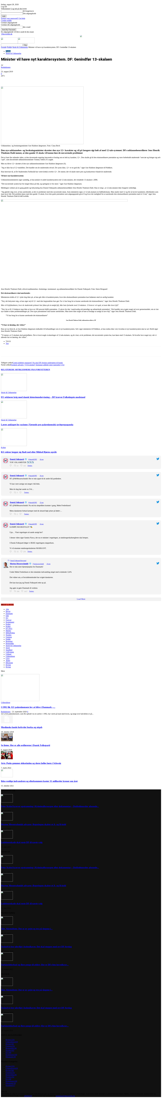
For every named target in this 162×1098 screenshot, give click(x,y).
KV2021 (9, 629)
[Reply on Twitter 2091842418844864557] (11, 551)
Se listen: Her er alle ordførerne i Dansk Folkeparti (25, 745)
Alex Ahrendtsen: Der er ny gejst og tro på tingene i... (27, 928)
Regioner (9, 641)
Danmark (9, 614)
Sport (8, 648)
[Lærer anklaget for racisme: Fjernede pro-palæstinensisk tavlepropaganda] (14, 418)
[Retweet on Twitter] (8, 560)
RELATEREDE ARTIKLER (13, 370)
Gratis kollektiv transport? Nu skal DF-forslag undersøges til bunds (38, 363)
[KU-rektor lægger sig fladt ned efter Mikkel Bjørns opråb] (14, 445)
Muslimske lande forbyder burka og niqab (21, 727)
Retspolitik (10, 643)
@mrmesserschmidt (38, 564)
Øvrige (8, 665)
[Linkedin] (38, 79)
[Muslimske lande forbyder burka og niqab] (7, 723)
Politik (9, 47)
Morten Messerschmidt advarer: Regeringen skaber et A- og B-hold (33, 824)
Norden (8, 635)
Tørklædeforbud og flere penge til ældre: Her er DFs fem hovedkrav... (35, 964)
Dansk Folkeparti (17, 459)
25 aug (42, 502)
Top (7, 343)
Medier (8, 631)
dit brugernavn (28, 11)
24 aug (42, 524)
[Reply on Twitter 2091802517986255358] (11, 591)
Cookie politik (6, 20)
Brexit (8, 611)
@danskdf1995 (32, 459)
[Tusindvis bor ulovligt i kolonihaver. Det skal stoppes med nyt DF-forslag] (7, 942)
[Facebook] (21, 79)
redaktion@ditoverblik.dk (65, 1096)
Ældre (8, 661)
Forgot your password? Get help (13, 18)
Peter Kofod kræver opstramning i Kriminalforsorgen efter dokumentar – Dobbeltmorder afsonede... (50, 806)
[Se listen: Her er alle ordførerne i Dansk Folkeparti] (7, 741)
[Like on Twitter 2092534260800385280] (21, 492)
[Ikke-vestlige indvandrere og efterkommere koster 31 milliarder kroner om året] (7, 777)
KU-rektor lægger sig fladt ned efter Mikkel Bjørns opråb (29, 452)
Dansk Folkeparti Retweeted (18, 560)
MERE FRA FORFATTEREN (37, 370)
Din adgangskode (29, 13)
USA (8, 658)
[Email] (46, 79)
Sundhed (9, 650)
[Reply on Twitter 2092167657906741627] (11, 514)
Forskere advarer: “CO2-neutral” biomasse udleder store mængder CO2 (37, 365)
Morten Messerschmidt (19, 564)
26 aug (42, 459)
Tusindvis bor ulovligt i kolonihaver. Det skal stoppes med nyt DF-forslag (36, 946)
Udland (8, 654)
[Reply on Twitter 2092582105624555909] (11, 465)
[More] (55, 79)
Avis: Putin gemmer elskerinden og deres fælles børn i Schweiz (31, 763)
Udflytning (10, 652)
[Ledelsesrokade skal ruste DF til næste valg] (7, 838)
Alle (7, 609)
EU (7, 618)
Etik (7, 616)
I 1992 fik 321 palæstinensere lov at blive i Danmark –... (28, 707)
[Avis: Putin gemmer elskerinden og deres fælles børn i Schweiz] (7, 759)
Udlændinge (10, 656)
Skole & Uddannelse (20, 47)
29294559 (28, 1096)
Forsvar (8, 620)
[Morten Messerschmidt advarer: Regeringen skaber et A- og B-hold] (7, 820)
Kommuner (10, 622)
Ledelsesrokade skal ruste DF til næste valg (21, 842)
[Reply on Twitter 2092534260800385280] (11, 492)
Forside (4, 47)
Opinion (9, 637)
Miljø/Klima (10, 633)
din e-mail (26, 27)
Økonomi (9, 663)
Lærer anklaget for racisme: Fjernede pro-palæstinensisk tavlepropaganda (37, 424)
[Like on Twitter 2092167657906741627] (21, 514)
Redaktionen (5, 67)
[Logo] (9, 43)
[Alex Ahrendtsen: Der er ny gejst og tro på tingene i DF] (7, 924)
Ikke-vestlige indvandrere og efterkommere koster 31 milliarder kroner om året (39, 781)
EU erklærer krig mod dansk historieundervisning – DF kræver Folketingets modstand (43, 397)
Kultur (3, 447)
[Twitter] (29, 79)
